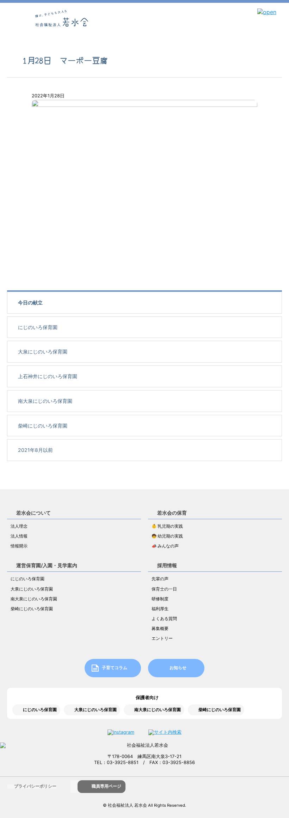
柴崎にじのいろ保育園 (42, 426)
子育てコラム (114, 667)
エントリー (162, 638)
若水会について (33, 513)
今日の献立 (30, 302)
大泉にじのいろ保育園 (42, 352)
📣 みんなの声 (165, 546)
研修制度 (160, 598)
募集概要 (160, 628)
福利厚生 (160, 608)
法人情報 (19, 536)
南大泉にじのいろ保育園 (45, 401)
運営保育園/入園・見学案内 (46, 565)
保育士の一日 (164, 589)
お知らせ (178, 667)
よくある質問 (164, 618)
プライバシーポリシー (35, 786)
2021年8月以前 (35, 450)
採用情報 (167, 565)
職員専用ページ (106, 786)
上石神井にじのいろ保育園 (47, 376)
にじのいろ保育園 (37, 327)
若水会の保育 (172, 513)
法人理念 (19, 526)
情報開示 (19, 546)
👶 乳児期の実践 (167, 526)
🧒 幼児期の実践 (167, 536)
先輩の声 (160, 578)
